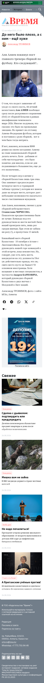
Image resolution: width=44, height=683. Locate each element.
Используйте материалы (13, 609)
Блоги (29, 9)
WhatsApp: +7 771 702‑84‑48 (15, 645)
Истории (18, 9)
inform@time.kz (9, 642)
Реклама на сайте (22, 366)
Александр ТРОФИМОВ (19, 44)
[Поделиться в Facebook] (4, 301)
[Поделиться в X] (26, 301)
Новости (6, 9)
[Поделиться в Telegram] (11, 301)
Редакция (6, 621)
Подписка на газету (11, 628)
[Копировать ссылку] (33, 301)
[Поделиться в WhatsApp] (18, 301)
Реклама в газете (10, 625)
